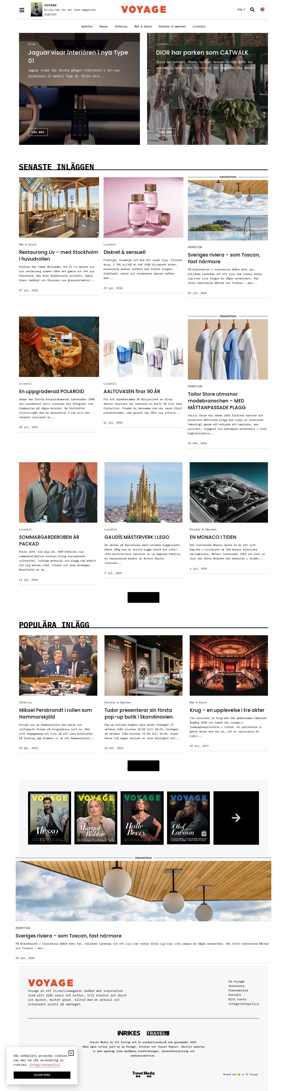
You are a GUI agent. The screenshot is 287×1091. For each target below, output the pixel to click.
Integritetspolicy (243, 1004)
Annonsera (236, 986)
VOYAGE (50, 5)
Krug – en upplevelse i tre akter (227, 710)
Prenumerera (238, 990)
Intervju (121, 26)
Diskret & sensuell (125, 252)
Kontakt (234, 995)
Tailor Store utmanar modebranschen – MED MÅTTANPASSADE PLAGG (217, 401)
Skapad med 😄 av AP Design (240, 1074)
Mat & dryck (143, 26)
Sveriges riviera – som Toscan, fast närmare (69, 936)
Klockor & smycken (172, 26)
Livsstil (199, 26)
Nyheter (87, 26)
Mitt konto (237, 999)
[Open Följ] (244, 9)
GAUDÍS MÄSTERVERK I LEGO (136, 537)
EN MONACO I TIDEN (213, 537)
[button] (143, 597)
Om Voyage (236, 981)
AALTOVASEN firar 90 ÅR (132, 391)
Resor (104, 26)
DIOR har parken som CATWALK (202, 53)
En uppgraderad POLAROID (51, 391)
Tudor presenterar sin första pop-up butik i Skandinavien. (139, 713)
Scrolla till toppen (275, 1059)
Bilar (32, 44)
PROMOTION (195, 247)
